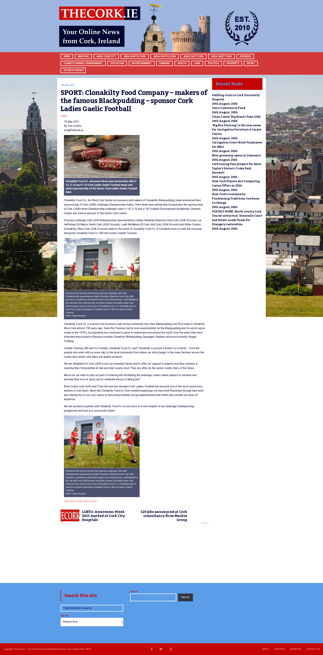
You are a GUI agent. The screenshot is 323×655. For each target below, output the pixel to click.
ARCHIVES (279, 649)
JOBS (197, 63)
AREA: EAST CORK (194, 56)
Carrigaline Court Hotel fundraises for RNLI (237, 145)
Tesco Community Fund (228, 108)
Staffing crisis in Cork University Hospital (236, 97)
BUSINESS (245, 56)
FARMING (164, 63)
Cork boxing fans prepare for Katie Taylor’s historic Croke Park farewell (236, 168)
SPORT (251, 63)
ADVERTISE (295, 649)
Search (134, 591)
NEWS (86, 501)
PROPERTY (233, 63)
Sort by (65, 616)
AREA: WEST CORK (221, 56)
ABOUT (265, 649)
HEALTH (181, 63)
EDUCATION (117, 63)
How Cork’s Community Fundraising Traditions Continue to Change (235, 199)
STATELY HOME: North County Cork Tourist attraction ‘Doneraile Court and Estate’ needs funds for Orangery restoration (237, 218)
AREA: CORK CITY (106, 56)
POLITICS (213, 63)
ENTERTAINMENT (142, 63)
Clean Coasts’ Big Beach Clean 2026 (236, 117)
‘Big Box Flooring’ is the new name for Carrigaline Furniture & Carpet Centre (236, 130)
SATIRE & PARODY (74, 70)
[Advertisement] (135, 552)
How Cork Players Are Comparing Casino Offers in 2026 (236, 183)
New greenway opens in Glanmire (236, 155)
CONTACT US (313, 649)
